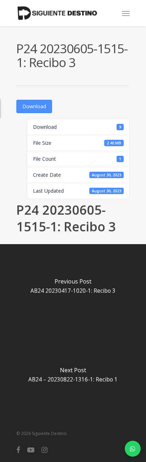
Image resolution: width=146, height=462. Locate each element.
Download (34, 106)
